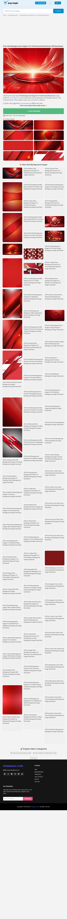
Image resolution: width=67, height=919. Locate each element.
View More (33, 758)
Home (4, 15)
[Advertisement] (33, 31)
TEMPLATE (38, 774)
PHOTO (37, 779)
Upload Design (41, 3)
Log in (51, 3)
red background (14, 98)
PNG (36, 769)
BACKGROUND (39, 772)
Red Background (13, 15)
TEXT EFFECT (39, 776)
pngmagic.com (13, 766)
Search (59, 11)
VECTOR (37, 781)
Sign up (58, 3)
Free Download (34, 111)
